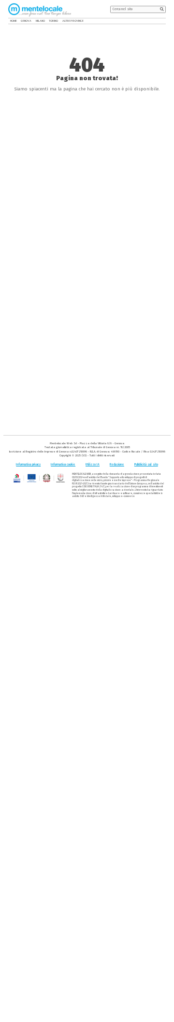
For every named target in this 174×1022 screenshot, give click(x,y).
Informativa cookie (63, 465)
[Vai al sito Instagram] (163, 21)
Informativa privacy (28, 465)
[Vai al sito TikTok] (157, 21)
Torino (51, 20)
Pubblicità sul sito (146, 465)
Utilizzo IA (93, 465)
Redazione (117, 465)
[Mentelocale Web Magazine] (39, 9)
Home (13, 20)
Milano (39, 20)
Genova (25, 20)
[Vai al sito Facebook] (151, 21)
